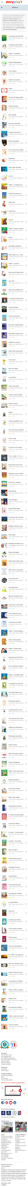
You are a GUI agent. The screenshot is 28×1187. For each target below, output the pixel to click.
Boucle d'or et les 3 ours (20, 1151)
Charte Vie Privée (6, 1180)
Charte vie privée (6, 1064)
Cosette (17, 1147)
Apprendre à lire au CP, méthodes (6, 1154)
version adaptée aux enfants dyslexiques (14, 28)
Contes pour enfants (6, 1136)
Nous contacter (5, 1061)
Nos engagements (6, 1056)
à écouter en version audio (12, 19)
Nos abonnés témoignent (8, 1117)
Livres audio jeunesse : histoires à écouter (7, 1158)
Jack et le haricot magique (19, 1140)
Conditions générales (7, 1075)
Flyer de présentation (7, 1080)
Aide (2, 1077)
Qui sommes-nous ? (6, 1055)
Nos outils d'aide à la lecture (9, 1059)
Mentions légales (6, 1063)
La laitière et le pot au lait (20, 1143)
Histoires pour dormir (7, 1138)
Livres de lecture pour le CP (5, 1151)
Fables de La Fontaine (4, 1148)
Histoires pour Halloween (5, 1144)
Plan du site (4, 1078)
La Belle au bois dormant (19, 1137)
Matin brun (18, 1149)
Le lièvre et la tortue (20, 1145)
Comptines (4, 1139)
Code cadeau (5, 1070)
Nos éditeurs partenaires (8, 1058)
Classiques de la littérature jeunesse (6, 1141)
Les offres (4, 1069)
